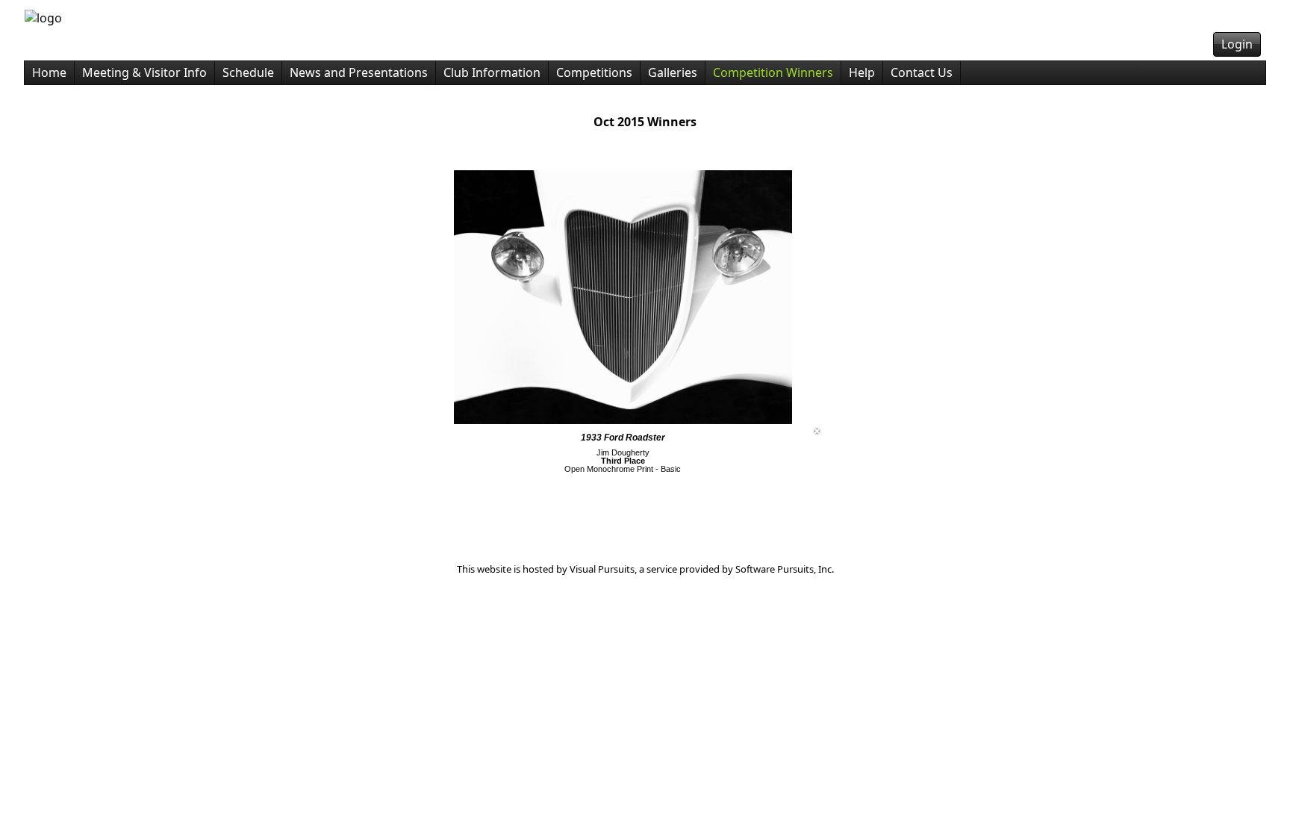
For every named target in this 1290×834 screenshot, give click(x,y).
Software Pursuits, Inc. (784, 569)
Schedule (248, 72)
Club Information (491, 72)
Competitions (594, 72)
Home (49, 72)
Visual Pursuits (602, 569)
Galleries (672, 72)
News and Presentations (359, 72)
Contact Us (922, 72)
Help (862, 72)
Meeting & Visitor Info (144, 72)
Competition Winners (773, 72)
